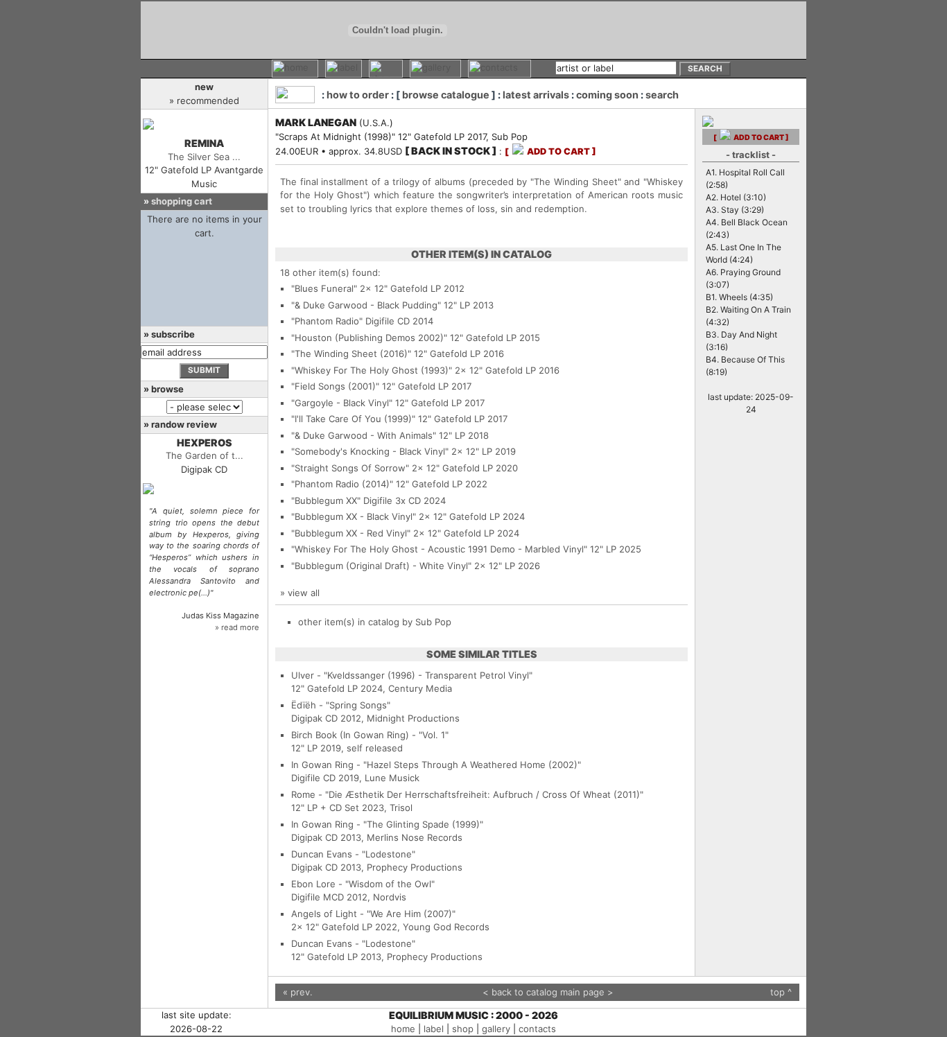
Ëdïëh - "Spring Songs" (340, 705)
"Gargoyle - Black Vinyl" (341, 402)
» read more (237, 627)
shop (463, 1028)
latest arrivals (536, 95)
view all (304, 592)
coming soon (607, 95)
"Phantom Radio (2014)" (342, 483)
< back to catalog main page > (548, 991)
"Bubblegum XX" (325, 500)
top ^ (781, 991)
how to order (358, 95)
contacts (537, 1028)
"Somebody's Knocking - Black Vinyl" (370, 451)
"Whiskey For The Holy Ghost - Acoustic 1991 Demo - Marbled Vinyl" (439, 549)
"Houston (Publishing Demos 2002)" (369, 337)
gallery (496, 1028)
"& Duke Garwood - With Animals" (363, 435)
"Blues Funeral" (324, 288)
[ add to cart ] (550, 151)
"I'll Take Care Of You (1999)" (353, 418)
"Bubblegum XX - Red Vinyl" (350, 533)
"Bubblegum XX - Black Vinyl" (353, 516)
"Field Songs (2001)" (335, 386)
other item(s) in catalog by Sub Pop (374, 621)
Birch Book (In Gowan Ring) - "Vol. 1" (370, 734)
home (403, 1028)
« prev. (298, 991)
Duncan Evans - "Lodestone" (353, 854)
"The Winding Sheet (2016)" (351, 353)
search (662, 95)
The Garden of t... (204, 455)
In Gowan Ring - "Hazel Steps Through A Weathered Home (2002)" (436, 764)
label (434, 1028)
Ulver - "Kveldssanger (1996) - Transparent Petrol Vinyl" (411, 675)
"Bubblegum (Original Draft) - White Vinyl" (381, 565)
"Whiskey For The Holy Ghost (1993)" (371, 370)
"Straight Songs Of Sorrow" (350, 467)
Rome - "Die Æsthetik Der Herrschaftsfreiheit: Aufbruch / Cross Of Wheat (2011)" (467, 794)
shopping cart (181, 201)
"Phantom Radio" (327, 320)
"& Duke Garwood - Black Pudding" (366, 305)
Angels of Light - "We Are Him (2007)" (373, 913)
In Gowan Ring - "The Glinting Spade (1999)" (387, 824)
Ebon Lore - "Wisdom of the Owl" (363, 883)
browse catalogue (445, 95)
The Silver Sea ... (204, 156)
